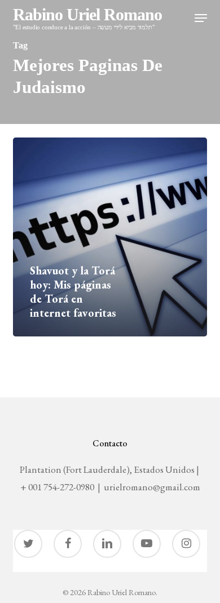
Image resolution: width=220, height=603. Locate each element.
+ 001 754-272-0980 (57, 487)
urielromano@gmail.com (152, 487)
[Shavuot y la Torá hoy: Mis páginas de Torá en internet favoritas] (110, 237)
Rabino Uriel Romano (87, 18)
